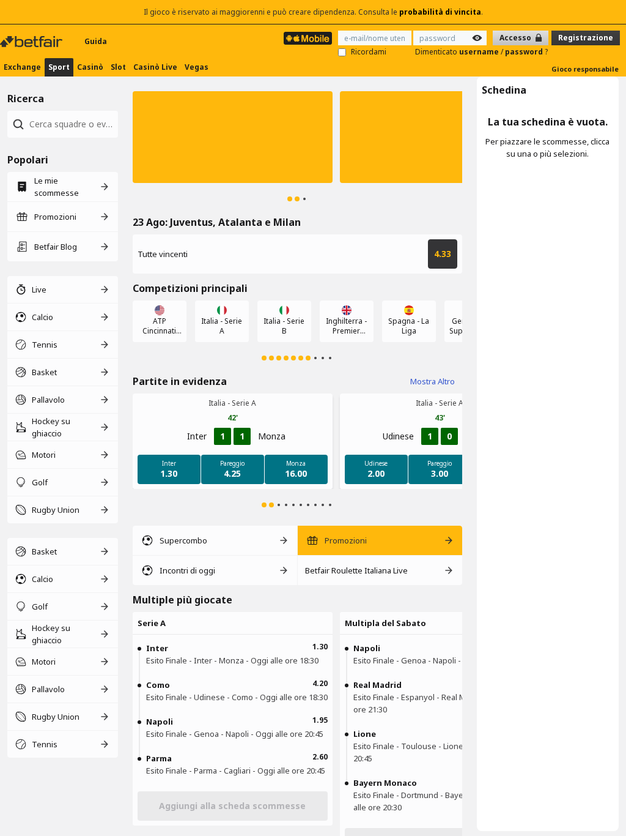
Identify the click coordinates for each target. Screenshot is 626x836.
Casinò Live (155, 67)
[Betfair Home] (32, 41)
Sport (59, 67)
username (480, 52)
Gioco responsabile (585, 68)
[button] (233, 137)
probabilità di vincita (440, 12)
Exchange (22, 67)
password (525, 52)
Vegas (196, 67)
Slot (118, 67)
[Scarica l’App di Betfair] (308, 38)
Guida (95, 41)
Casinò (90, 67)
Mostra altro (432, 381)
